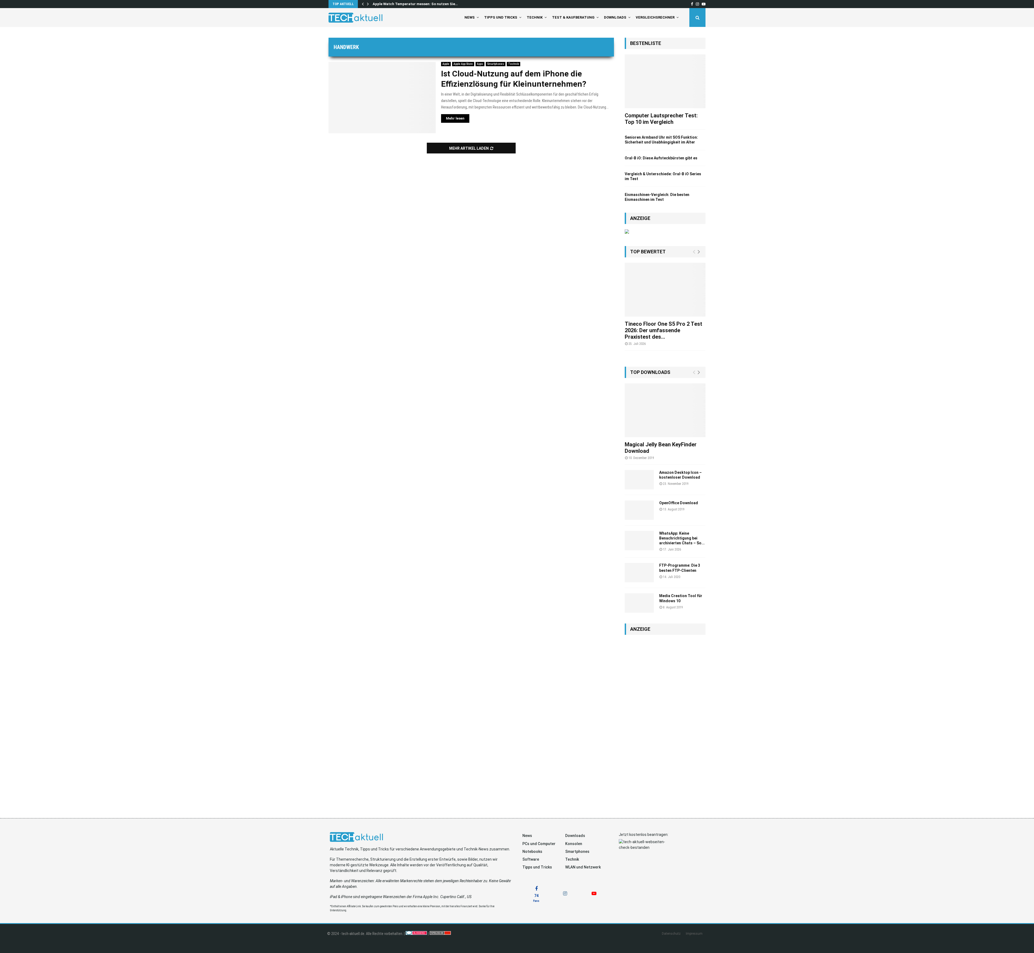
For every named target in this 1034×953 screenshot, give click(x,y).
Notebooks (532, 851)
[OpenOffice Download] (639, 510)
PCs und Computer (539, 844)
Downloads (615, 17)
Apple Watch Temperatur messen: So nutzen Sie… (415, 4)
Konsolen (573, 844)
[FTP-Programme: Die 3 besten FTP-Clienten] (639, 572)
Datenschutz (671, 934)
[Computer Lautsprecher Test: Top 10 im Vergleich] (665, 81)
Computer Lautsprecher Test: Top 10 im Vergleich (661, 118)
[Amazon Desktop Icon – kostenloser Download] (639, 479)
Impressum (694, 934)
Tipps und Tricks (500, 17)
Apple (445, 63)
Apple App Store (463, 63)
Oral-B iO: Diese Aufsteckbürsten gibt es (661, 158)
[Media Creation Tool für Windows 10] (639, 603)
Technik (535, 17)
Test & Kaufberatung (573, 17)
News (469, 17)
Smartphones (495, 63)
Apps (480, 63)
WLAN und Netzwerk (583, 867)
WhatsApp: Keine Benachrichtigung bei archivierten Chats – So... (682, 538)
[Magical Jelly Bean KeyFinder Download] (665, 410)
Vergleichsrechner (655, 17)
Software (530, 859)
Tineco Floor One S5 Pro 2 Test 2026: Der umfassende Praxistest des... (663, 330)
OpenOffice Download (678, 503)
